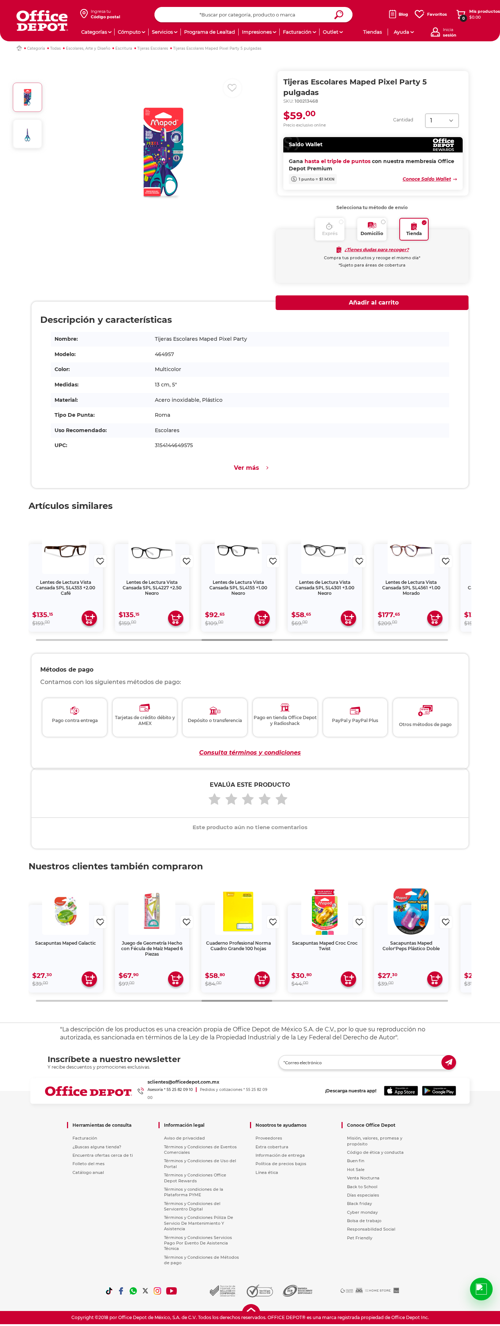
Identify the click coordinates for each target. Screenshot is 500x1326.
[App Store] (401, 1091)
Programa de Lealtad (209, 32)
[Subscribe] (448, 1062)
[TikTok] (109, 1291)
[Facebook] (121, 1291)
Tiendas (372, 32)
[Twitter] (145, 1291)
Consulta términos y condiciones (250, 752)
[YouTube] (171, 1291)
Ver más (246, 467)
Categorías (94, 32)
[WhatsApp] (133, 1291)
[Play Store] (439, 1091)
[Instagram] (157, 1291)
